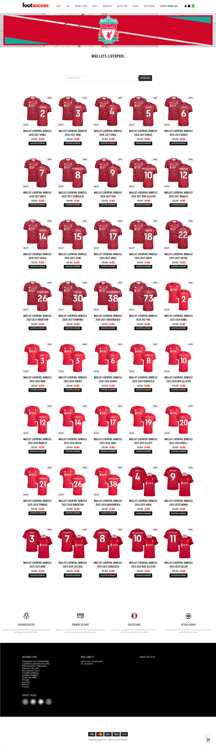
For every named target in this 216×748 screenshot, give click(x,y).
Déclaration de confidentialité (35, 661)
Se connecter (87, 664)
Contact (25, 687)
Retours (25, 684)
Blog (24, 689)
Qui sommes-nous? (31, 671)
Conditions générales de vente (35, 664)
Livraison (26, 682)
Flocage (25, 680)
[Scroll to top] (108, 735)
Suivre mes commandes (91, 661)
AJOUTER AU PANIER (37, 143)
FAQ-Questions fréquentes (34, 666)
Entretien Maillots (30, 675)
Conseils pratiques (30, 673)
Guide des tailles (29, 678)
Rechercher (145, 78)
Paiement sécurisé (30, 668)
